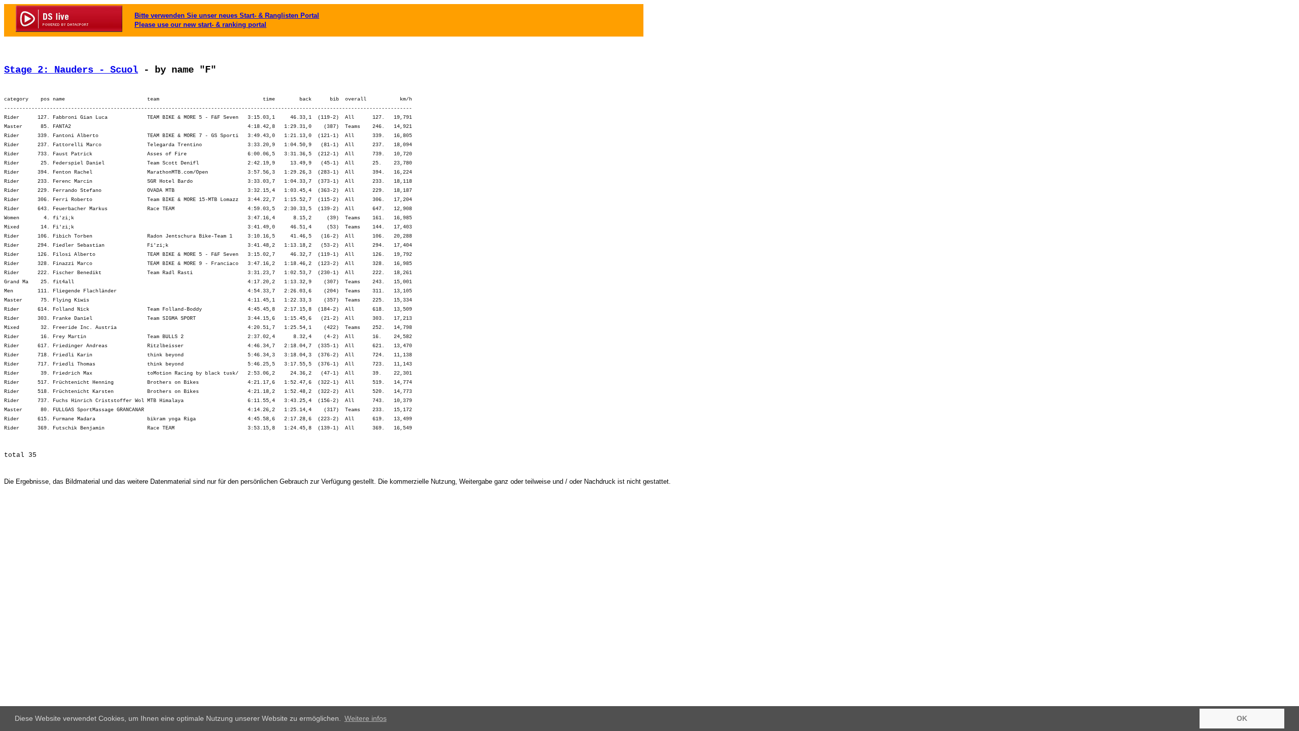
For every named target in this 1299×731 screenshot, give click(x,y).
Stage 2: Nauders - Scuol (71, 70)
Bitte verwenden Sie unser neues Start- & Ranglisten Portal (226, 15)
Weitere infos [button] (366, 718)
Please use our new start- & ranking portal (200, 24)
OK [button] (1242, 718)
